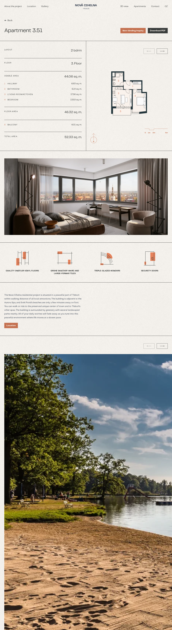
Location (31, 6)
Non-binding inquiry (133, 31)
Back (10, 20)
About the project (13, 6)
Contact (155, 6)
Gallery (45, 6)
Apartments (140, 6)
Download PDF (158, 31)
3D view (124, 6)
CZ (166, 6)
